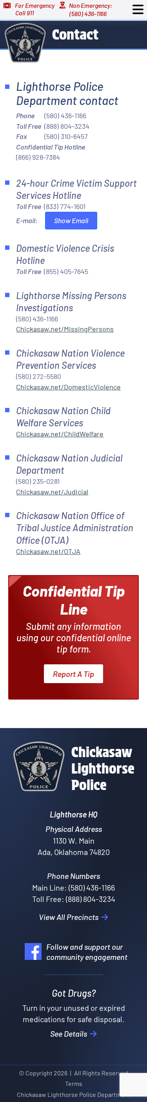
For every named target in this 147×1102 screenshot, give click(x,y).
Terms (73, 1083)
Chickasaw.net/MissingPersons (65, 329)
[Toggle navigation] (137, 9)
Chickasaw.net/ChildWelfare (59, 433)
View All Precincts (69, 917)
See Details (69, 1033)
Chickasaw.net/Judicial (52, 491)
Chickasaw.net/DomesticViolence (68, 386)
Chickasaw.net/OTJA (48, 551)
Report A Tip (73, 673)
